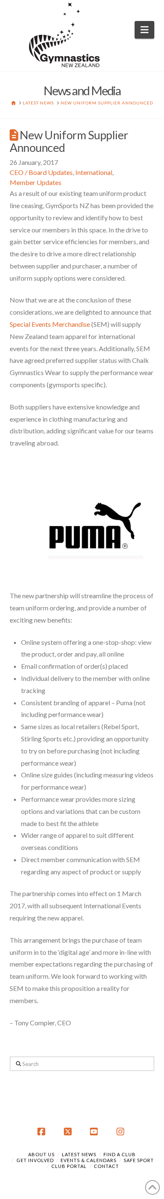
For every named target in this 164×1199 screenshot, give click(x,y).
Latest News (79, 1154)
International (93, 172)
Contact (106, 1166)
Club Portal (69, 1166)
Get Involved (35, 1160)
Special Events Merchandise (50, 324)
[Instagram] (121, 1132)
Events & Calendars (88, 1160)
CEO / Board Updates (41, 172)
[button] (144, 30)
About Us (41, 1154)
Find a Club (119, 1154)
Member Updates (35, 182)
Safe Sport (139, 1160)
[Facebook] (42, 1132)
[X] (69, 1132)
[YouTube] (95, 1132)
